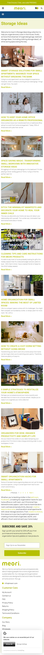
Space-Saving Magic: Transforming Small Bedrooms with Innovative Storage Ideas (21, 163)
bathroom (34, 497)
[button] (3, 11)
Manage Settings (22, 644)
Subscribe (22, 553)
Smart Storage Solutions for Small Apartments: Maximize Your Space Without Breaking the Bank (21, 73)
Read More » (6, 87)
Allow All (9, 644)
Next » (31, 493)
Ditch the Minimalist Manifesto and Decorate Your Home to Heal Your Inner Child (21, 210)
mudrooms (5, 499)
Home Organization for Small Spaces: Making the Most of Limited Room (21, 302)
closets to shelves (35, 511)
